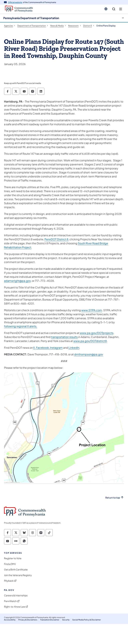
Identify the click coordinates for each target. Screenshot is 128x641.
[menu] (120, 9)
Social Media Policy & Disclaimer (86, 620)
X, (34, 347)
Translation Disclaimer (49, 620)
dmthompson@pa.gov (88, 354)
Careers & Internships (16, 595)
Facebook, (43, 347)
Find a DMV (10, 564)
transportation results (64, 337)
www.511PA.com (91, 310)
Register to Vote (13, 558)
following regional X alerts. (20, 326)
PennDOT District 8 (56, 239)
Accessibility (10, 620)
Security (66, 620)
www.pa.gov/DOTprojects (96, 333)
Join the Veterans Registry (18, 575)
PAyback (9, 580)
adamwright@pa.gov (17, 280)
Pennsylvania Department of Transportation (31, 18)
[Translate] (106, 9)
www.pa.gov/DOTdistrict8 (90, 341)
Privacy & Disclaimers (27, 620)
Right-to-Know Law (14, 606)
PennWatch (10, 601)
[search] (113, 9)
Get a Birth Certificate (16, 569)
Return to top (112, 497)
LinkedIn (73, 347)
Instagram (56, 347)
